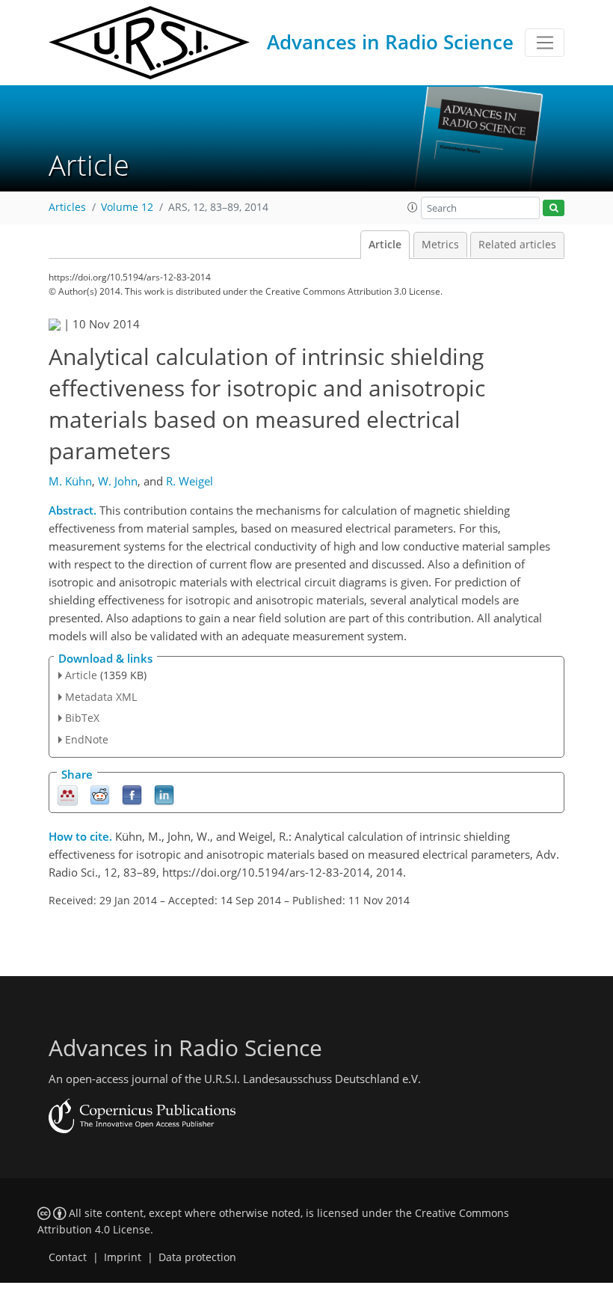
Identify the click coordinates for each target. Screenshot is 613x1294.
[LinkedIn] (164, 795)
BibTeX (82, 718)
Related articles (517, 244)
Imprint (122, 1257)
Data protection (197, 1257)
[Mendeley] (68, 795)
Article (385, 244)
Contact (68, 1257)
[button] (412, 207)
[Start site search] (553, 208)
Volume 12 (127, 207)
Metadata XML (101, 697)
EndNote (86, 739)
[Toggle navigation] (544, 42)
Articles (67, 207)
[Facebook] (132, 795)
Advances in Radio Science (390, 41)
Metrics (440, 244)
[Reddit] (100, 795)
